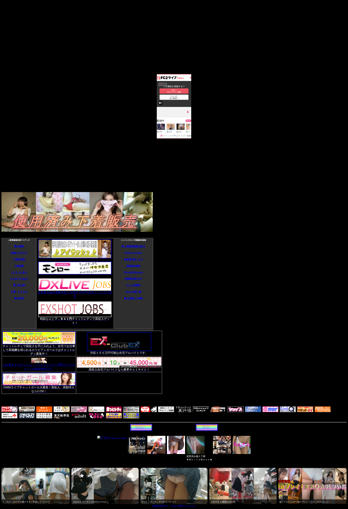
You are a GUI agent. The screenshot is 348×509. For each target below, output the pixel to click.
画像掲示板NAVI (133, 278)
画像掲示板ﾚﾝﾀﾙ (159, 505)
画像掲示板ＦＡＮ (133, 259)
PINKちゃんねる (133, 252)
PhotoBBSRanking (133, 272)
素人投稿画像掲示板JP (133, 246)
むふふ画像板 (133, 285)
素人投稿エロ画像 (133, 298)
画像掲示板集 (133, 265)
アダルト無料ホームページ (183, 505)
